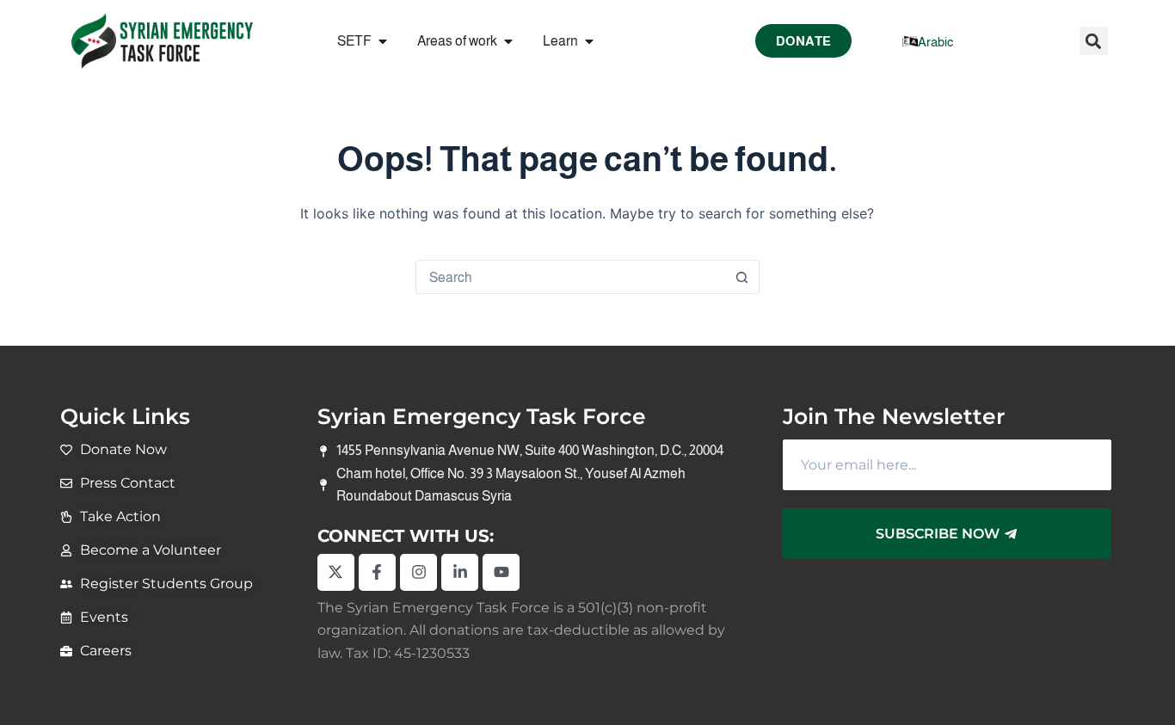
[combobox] (571, 277)
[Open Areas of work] (508, 41)
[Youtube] (501, 572)
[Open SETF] (383, 41)
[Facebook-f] (377, 572)
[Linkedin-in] (459, 572)
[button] (1094, 41)
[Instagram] (418, 572)
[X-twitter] (335, 572)
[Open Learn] (589, 41)
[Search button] (742, 277)
